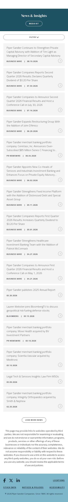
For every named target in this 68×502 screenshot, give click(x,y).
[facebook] (4, 481)
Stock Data (9, 487)
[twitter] (11, 481)
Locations (59, 480)
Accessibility (57, 487)
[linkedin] (18, 481)
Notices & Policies (33, 487)
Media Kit (34, 23)
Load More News (34, 420)
